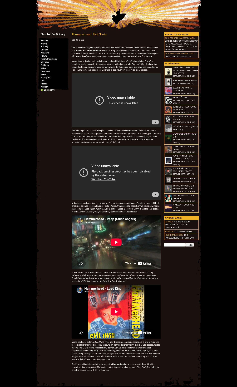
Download (45, 71)
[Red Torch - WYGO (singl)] (168, 131)
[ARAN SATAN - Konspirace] (168, 85)
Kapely (44, 43)
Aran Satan (176, 44)
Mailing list (45, 77)
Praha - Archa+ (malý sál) (182, 53)
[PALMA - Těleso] (168, 103)
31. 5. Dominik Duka (183, 231)
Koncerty (45, 53)
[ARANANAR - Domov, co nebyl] (168, 211)
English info (49, 90)
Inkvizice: (169, 231)
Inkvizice (45, 62)
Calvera (187, 44)
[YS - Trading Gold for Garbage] (168, 201)
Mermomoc (180, 50)
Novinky (44, 40)
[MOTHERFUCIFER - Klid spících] (168, 122)
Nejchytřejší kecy (49, 59)
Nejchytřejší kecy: (174, 235)
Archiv (44, 84)
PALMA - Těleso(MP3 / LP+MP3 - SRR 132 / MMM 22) (184, 100)
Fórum (44, 56)
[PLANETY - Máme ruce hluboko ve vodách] (168, 163)
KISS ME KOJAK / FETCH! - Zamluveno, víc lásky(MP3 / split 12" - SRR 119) (184, 189)
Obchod (44, 50)
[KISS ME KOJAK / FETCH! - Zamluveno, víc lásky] (168, 192)
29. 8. (167, 38)
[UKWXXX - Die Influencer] (168, 183)
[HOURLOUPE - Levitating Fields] (168, 152)
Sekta (43, 74)
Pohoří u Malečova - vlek (182, 38)
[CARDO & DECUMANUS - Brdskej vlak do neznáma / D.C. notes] (168, 75)
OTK (168, 44)
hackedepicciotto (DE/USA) (178, 56)
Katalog (44, 46)
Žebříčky (45, 65)
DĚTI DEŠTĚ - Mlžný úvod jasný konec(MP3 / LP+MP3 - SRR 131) (184, 110)
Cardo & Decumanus (175, 47)
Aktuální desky (172, 64)
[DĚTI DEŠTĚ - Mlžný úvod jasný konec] (168, 113)
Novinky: (169, 222)
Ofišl (43, 81)
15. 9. (167, 53)
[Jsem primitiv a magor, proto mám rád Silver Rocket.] (118, 15)
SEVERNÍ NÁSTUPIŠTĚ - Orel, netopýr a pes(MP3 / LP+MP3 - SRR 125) (183, 171)
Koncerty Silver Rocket (177, 34)
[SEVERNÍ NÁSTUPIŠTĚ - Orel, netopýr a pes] (168, 174)
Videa (43, 68)
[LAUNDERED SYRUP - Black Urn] (168, 141)
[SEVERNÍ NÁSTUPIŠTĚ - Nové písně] (168, 94)
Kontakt (44, 87)
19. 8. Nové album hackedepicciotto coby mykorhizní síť (177, 225)
